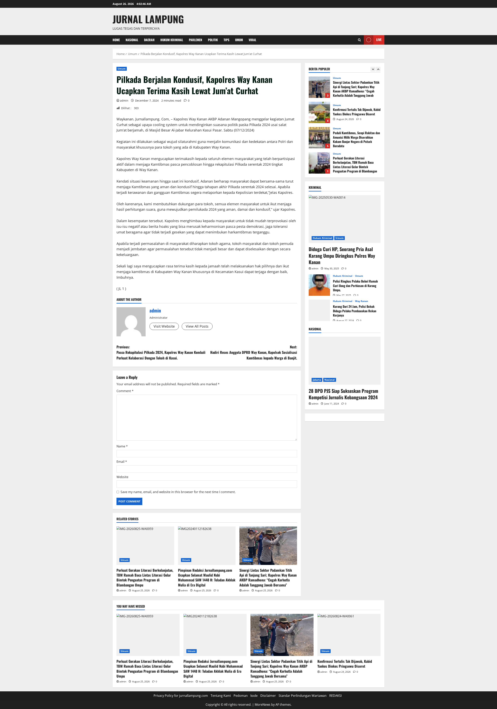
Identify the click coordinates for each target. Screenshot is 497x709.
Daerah (149, 39)
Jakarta (317, 379)
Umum (239, 39)
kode (254, 695)
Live (378, 39)
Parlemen (195, 39)
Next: (253, 352)
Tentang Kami (221, 695)
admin (124, 100)
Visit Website (164, 326)
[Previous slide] (372, 69)
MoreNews (262, 704)
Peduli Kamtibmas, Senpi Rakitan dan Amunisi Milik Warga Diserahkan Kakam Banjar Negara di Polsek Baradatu (319, 137)
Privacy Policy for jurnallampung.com (181, 695)
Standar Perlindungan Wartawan (303, 695)
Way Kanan (361, 301)
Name (122, 446)
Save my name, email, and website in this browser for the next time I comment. (178, 492)
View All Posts (197, 326)
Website (122, 477)
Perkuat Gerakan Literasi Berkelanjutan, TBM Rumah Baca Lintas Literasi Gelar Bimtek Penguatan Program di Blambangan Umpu (144, 577)
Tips (226, 39)
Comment (125, 391)
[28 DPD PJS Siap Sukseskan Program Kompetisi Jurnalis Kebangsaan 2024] (345, 361)
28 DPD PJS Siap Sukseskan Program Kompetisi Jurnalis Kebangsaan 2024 (343, 394)
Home (116, 39)
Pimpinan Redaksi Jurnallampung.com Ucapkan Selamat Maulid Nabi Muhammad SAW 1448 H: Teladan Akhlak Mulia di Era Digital (206, 577)
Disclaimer (268, 695)
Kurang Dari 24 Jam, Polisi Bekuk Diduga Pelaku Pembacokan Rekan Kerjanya (319, 310)
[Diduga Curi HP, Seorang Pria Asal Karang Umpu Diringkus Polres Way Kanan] (345, 219)
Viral (252, 39)
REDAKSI (335, 695)
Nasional (132, 39)
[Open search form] (359, 40)
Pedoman (241, 695)
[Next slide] (378, 69)
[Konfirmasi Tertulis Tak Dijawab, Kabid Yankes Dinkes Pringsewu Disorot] (349, 635)
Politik (213, 39)
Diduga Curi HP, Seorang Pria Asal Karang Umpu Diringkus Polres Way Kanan (342, 255)
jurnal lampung (148, 19)
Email (121, 461)
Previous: (160, 352)
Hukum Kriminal (171, 39)
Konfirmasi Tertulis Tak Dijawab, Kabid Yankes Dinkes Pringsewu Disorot (319, 112)
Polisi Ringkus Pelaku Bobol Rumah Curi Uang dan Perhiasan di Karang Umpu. (319, 285)
